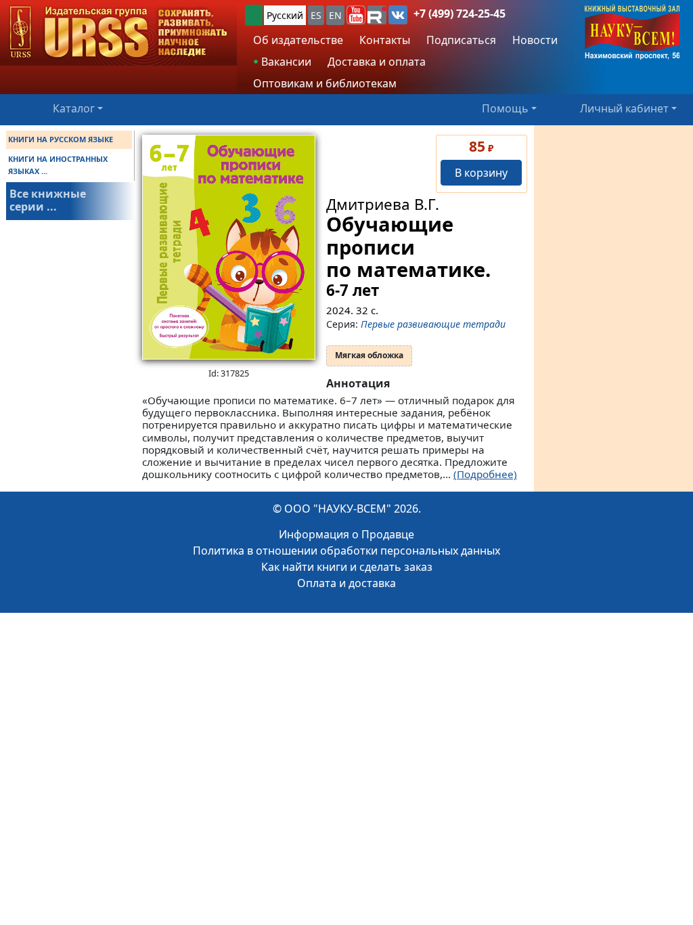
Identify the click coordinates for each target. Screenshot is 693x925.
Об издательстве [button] (298, 40)
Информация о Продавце (346, 534)
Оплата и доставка (346, 583)
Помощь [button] (505, 108)
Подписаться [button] (461, 40)
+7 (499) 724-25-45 (459, 13)
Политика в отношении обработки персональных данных (346, 550)
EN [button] (335, 15)
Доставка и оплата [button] (377, 61)
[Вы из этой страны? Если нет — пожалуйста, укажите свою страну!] (254, 15)
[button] (355, 14)
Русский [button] (285, 15)
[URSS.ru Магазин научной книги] (118, 33)
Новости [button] (535, 40)
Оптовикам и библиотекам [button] (325, 83)
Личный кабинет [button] (624, 108)
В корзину (481, 172)
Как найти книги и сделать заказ (346, 566)
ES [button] (316, 15)
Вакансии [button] (285, 61)
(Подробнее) (485, 474)
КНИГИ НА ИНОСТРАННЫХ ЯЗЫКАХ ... (58, 165)
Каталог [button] (74, 108)
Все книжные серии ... (47, 200)
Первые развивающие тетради (433, 324)
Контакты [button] (384, 40)
